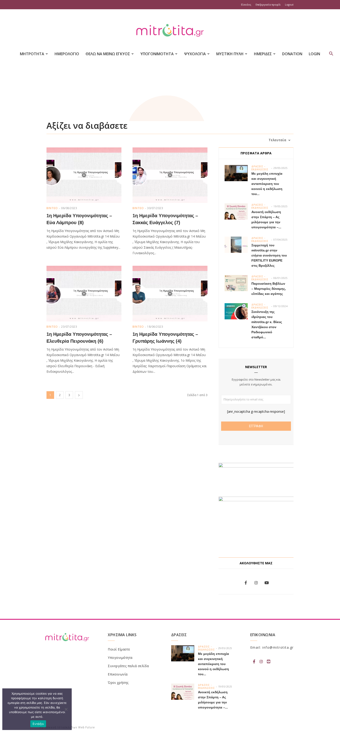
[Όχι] (66, 709)
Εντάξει (38, 724)
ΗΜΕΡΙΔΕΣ (263, 53)
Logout (289, 4)
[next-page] (79, 395)
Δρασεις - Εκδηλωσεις (259, 168)
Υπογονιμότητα (120, 657)
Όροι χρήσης (118, 682)
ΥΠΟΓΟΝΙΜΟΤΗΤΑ (157, 53)
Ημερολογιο (67, 53)
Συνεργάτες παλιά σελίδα (128, 666)
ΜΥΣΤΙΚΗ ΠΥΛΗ (230, 53)
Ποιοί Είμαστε (119, 649)
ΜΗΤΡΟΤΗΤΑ (32, 53)
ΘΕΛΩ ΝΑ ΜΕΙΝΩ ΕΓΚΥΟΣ (108, 53)
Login (314, 53)
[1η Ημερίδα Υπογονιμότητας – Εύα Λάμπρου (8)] (83, 175)
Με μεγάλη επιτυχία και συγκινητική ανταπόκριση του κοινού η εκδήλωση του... (266, 184)
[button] (331, 54)
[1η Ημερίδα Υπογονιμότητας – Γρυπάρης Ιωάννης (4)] (170, 293)
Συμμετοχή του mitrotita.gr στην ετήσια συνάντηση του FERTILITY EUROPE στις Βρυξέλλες (269, 255)
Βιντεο (52, 208)
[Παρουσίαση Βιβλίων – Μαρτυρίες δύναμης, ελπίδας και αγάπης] (236, 283)
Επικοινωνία (118, 674)
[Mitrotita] (170, 30)
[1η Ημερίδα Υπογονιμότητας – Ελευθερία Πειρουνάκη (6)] (83, 293)
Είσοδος (246, 4)
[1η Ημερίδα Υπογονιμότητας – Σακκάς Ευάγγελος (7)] (170, 175)
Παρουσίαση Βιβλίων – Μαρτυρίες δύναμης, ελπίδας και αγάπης (268, 289)
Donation (292, 53)
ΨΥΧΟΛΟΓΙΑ (195, 53)
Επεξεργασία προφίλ (268, 4)
